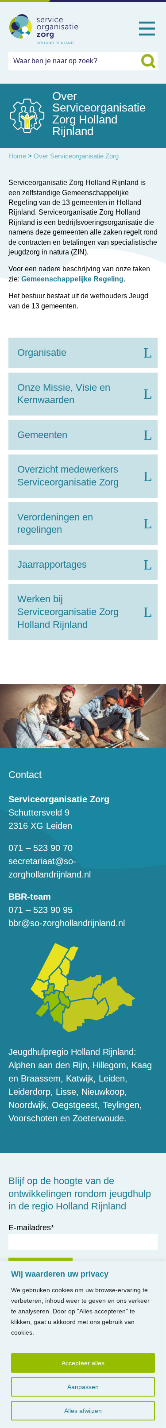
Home (17, 156)
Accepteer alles (83, 1362)
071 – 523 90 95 (40, 910)
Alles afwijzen (83, 1410)
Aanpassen (83, 1386)
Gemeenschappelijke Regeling (72, 279)
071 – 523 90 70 (40, 848)
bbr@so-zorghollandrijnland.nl (66, 923)
